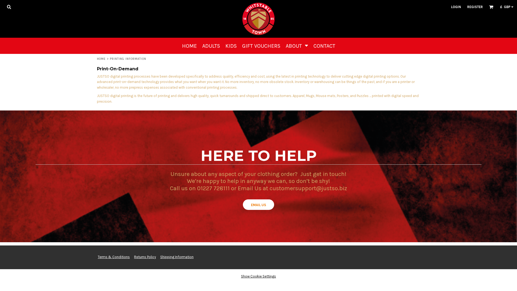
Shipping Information (177, 257)
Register (475, 7)
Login (456, 7)
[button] (9, 7)
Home (101, 59)
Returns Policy (145, 257)
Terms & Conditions (114, 257)
